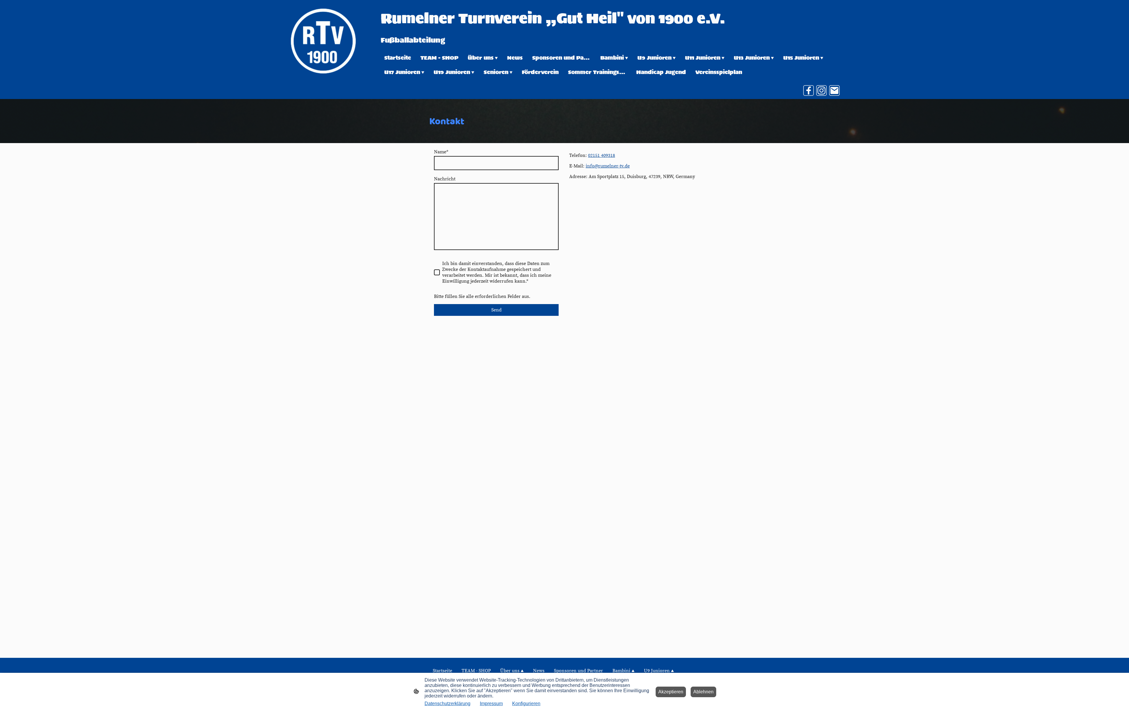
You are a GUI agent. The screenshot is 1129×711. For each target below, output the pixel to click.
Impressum (491, 703)
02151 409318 (601, 155)
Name (441, 152)
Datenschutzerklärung (447, 703)
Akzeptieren (670, 691)
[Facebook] (808, 90)
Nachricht (444, 179)
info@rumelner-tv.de (608, 166)
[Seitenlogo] (323, 41)
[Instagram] (821, 90)
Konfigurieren (526, 703)
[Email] (834, 90)
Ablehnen (703, 691)
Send (496, 310)
